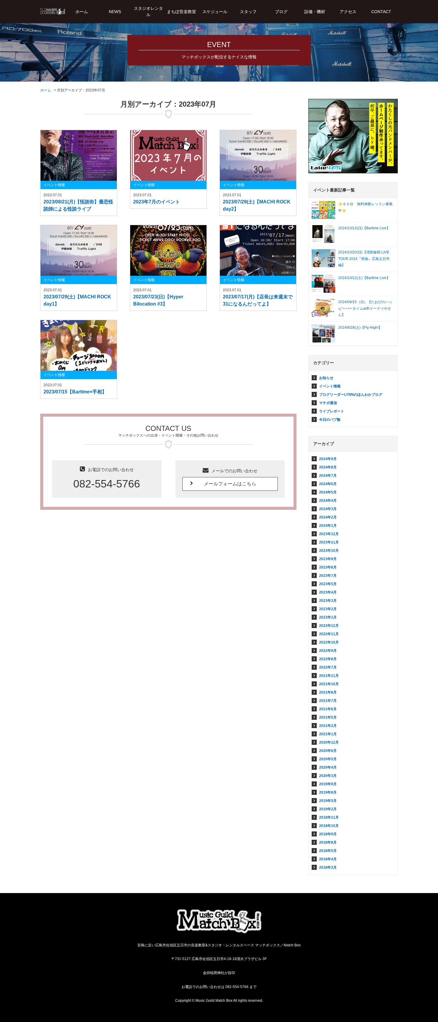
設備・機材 (314, 11)
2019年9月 (328, 784)
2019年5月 (328, 801)
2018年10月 (329, 826)
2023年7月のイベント (156, 201)
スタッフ (248, 11)
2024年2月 (328, 517)
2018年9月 (328, 834)
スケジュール (214, 11)
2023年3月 (328, 601)
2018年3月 (328, 867)
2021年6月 (328, 709)
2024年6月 (328, 484)
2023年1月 (328, 617)
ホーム (81, 11)
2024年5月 (328, 492)
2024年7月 (328, 475)
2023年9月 (328, 559)
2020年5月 (328, 759)
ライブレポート (331, 411)
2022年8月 (328, 659)
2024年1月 (328, 526)
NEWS (115, 11)
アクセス (348, 11)
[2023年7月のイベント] (168, 155)
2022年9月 (328, 651)
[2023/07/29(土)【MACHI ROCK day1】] (79, 250)
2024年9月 (328, 459)
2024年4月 (328, 500)
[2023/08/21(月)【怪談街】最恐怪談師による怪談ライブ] (79, 155)
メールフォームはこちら (230, 483)
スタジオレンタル (148, 11)
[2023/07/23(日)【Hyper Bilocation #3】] (168, 250)
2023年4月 (328, 592)
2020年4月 (328, 767)
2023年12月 (329, 534)
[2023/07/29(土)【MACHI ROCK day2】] (258, 155)
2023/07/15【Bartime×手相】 (75, 391)
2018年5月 (328, 851)
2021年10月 (329, 684)
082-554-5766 (106, 484)
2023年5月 (328, 584)
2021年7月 (328, 701)
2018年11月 (329, 817)
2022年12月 (329, 626)
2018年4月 (328, 859)
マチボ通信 (328, 403)
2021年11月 (329, 676)
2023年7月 (328, 576)
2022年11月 (329, 634)
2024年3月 (328, 509)
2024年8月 (328, 467)
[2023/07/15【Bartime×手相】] (79, 345)
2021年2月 (328, 726)
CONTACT (381, 11)
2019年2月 (328, 809)
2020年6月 (328, 751)
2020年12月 (329, 742)
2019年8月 (328, 792)
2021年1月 (328, 734)
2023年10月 (329, 551)
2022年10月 (329, 642)
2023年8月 (328, 567)
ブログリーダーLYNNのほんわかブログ (350, 394)
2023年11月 (329, 542)
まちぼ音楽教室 (181, 11)
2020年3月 (328, 776)
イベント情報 (54, 185)
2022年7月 (328, 667)
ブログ (281, 11)
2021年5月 (328, 717)
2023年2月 (328, 609)
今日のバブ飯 (330, 419)
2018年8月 (328, 842)
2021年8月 (328, 692)
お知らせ (326, 378)
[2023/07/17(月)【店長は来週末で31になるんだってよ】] (258, 250)
